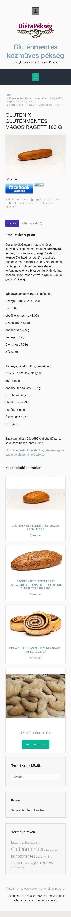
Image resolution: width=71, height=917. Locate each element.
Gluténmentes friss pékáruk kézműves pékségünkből (35, 98)
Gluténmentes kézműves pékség (35, 51)
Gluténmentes (21, 203)
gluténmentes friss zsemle (22, 101)
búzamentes (20, 843)
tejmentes (48, 203)
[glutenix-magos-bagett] (35, 154)
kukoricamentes (51, 850)
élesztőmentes (17, 868)
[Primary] (35, 77)
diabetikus (35, 843)
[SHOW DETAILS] (35, 698)
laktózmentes (35, 203)
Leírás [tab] (12, 223)
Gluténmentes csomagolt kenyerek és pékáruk (35, 888)
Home (8, 94)
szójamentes (44, 856)
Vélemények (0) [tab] (32, 223)
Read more (38, 744)
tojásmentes (11, 206)
